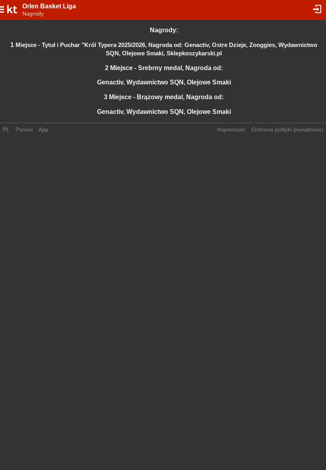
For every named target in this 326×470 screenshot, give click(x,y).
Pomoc (24, 129)
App (44, 129)
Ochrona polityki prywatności (287, 129)
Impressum (231, 129)
